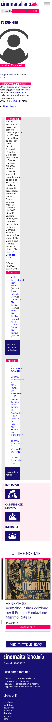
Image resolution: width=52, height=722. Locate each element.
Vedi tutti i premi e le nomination (11, 347)
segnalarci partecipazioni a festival (22, 683)
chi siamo (8, 702)
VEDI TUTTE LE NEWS (26, 644)
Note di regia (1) (11, 106)
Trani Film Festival (15, 313)
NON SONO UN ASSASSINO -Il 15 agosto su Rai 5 (17, 393)
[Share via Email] (12, 23)
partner (7, 716)
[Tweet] (7, 23)
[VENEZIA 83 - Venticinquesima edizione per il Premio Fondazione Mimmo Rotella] (27, 579)
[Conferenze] (12, 520)
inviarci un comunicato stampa (20, 678)
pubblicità (8, 710)
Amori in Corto (15, 292)
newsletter (9, 707)
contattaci (8, 704)
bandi (6, 718)
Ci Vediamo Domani (17, 92)
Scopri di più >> (27, 626)
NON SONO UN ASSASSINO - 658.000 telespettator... (18, 435)
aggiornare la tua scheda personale (22, 686)
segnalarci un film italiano (17, 681)
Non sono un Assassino (18, 86)
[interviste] (12, 498)
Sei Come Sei (14, 100)
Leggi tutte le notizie (12, 473)
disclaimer (9, 713)
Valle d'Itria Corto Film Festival (15, 327)
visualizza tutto (10, 256)
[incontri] (12, 540)
